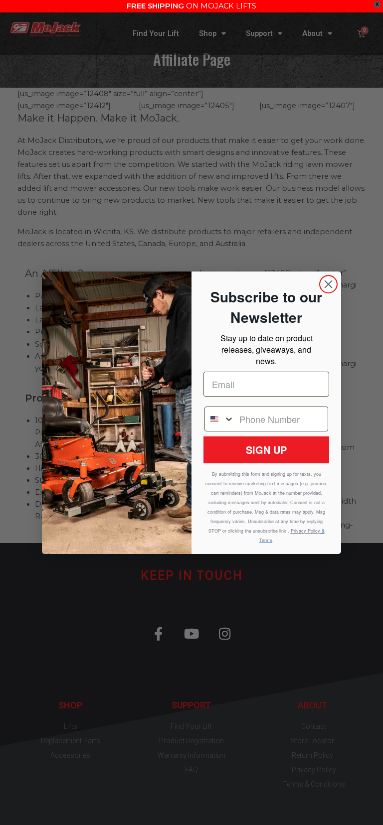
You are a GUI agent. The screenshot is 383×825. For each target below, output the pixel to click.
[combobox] (219, 419)
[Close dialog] (328, 284)
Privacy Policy (305, 531)
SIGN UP (266, 449)
